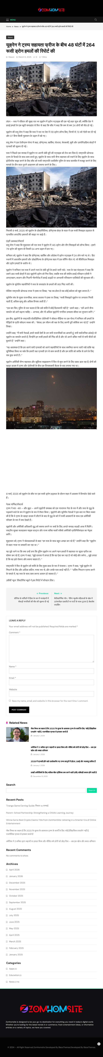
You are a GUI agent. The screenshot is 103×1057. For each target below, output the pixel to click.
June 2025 (14, 922)
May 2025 (14, 928)
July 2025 (14, 915)
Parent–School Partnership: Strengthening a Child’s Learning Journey (39, 812)
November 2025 (17, 889)
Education (14, 975)
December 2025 (17, 882)
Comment (14, 632)
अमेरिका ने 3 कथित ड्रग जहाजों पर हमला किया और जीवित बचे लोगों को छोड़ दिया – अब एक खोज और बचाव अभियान (50, 841)
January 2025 (16, 954)
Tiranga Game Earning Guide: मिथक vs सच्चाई (27, 805)
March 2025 (15, 941)
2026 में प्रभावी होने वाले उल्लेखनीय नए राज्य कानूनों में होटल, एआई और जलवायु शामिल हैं (63, 761)
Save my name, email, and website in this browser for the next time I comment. (50, 701)
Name (12, 666)
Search (10, 784)
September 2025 (17, 902)
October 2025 (16, 895)
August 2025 (15, 908)
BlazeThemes (89, 1047)
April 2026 (14, 869)
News (10, 37)
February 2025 (16, 948)
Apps (11, 968)
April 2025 (14, 935)
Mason (11, 57)
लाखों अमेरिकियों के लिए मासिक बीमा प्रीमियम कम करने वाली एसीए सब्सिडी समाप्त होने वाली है (64, 772)
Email (12, 678)
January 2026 (16, 876)
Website (13, 689)
